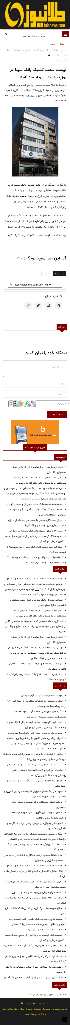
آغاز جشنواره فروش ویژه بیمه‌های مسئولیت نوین (37, 892)
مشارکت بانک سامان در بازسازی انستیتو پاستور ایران (35, 764)
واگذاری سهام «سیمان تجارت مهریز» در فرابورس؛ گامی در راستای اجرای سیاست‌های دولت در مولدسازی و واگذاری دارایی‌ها (35, 626)
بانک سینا (47, 273)
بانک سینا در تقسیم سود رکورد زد (45, 929)
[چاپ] (48, 55)
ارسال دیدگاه (57, 415)
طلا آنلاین (61, 994)
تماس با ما (31, 1003)
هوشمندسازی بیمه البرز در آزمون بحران (42, 695)
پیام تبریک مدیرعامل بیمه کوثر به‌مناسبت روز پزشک (35, 733)
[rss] (22, 1003)
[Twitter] (38, 305)
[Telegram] (58, 305)
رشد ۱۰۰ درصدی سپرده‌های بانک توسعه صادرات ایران (35, 531)
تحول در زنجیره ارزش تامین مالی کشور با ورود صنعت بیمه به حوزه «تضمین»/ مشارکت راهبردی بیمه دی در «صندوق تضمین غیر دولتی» (36, 743)
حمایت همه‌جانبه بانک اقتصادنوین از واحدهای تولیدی (34, 504)
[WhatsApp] (48, 305)
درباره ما (43, 1003)
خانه (62, 44)
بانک (52, 44)
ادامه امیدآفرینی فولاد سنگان (47, 658)
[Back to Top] (64, 1019)
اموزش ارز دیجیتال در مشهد (40, 994)
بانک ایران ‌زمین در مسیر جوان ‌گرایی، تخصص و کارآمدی (33, 977)
